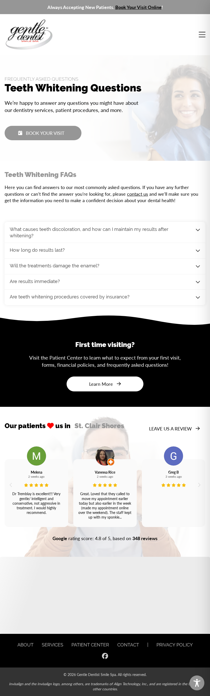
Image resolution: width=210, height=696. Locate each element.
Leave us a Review (170, 428)
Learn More (101, 384)
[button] (10, 485)
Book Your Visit (45, 133)
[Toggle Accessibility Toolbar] (197, 683)
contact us (137, 194)
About (25, 644)
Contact (128, 644)
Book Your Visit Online (138, 7)
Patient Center (90, 644)
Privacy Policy (174, 644)
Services (52, 644)
